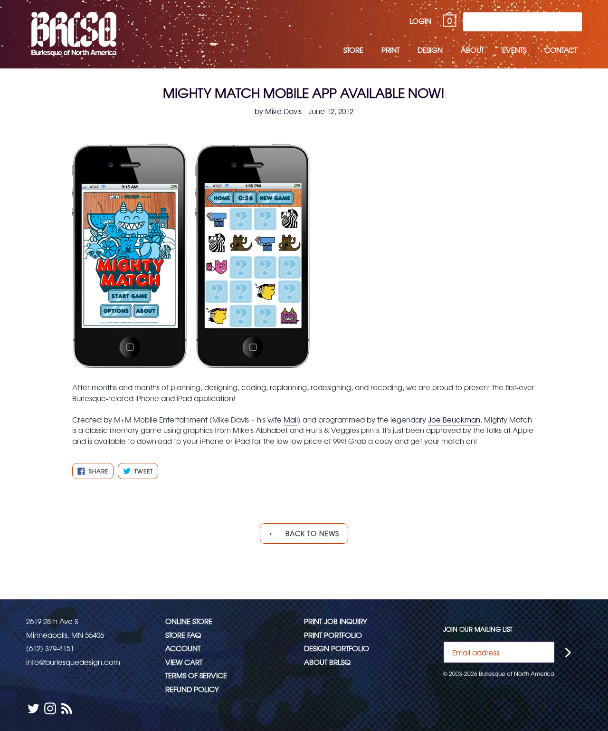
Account (182, 648)
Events (514, 50)
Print (390, 50)
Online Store (188, 621)
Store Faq (183, 635)
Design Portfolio (336, 648)
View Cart (183, 662)
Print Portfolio (333, 635)
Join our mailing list (478, 629)
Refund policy (192, 689)
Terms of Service (196, 675)
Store (353, 50)
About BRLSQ (327, 662)
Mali (291, 419)
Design (430, 50)
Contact (560, 50)
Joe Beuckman (454, 419)
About (472, 50)
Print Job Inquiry (335, 621)
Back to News (311, 533)
